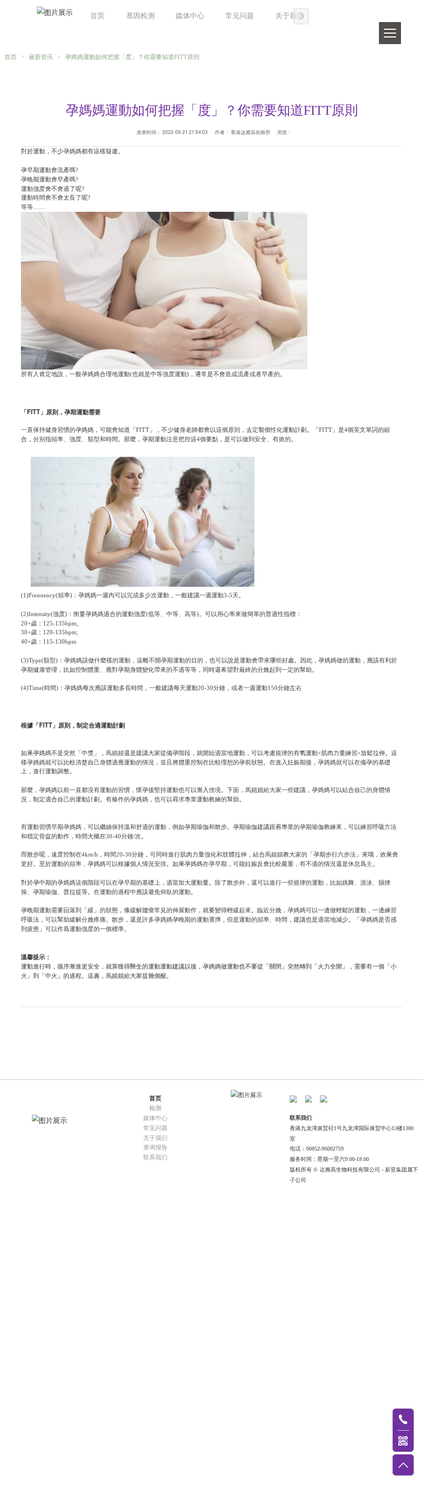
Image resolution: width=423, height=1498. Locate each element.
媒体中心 (190, 16)
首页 (97, 16)
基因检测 (140, 16)
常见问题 (239, 16)
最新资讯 (41, 57)
